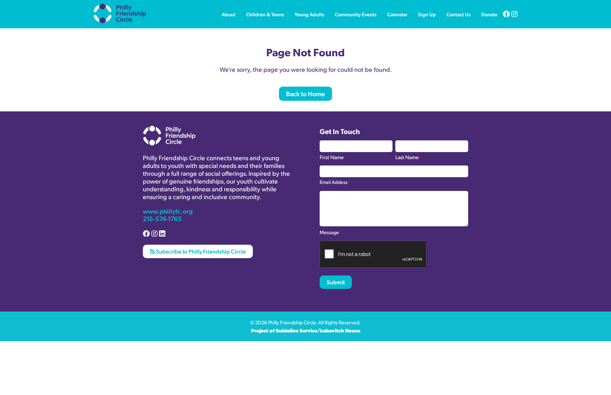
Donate (489, 14)
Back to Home (305, 93)
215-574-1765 (162, 218)
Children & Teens (265, 14)
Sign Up (427, 14)
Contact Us (459, 14)
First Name (333, 156)
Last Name (408, 156)
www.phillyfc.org (168, 211)
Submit (336, 282)
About (228, 14)
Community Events (356, 14)
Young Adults (309, 14)
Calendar (397, 14)
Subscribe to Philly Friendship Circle (200, 251)
